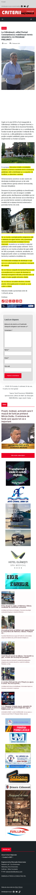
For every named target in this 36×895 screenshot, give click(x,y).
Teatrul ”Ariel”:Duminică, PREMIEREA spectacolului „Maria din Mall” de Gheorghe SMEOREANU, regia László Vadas (19, 395)
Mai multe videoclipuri (18, 455)
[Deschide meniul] (2, 19)
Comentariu (8, 330)
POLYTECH (18, 887)
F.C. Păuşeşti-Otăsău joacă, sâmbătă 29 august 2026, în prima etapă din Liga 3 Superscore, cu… (16, 707)
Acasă (3, 2)
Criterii (5, 43)
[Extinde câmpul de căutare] (31, 19)
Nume (6, 350)
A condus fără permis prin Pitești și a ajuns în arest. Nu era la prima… (17, 682)
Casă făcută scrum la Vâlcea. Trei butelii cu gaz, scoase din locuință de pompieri (17, 656)
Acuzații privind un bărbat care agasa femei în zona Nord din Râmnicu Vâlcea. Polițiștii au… (17, 631)
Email (6, 358)
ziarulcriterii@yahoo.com (14, 871)
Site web (7, 366)
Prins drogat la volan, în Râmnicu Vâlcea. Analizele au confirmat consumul (16, 606)
